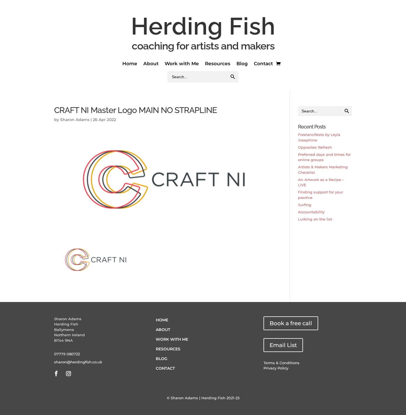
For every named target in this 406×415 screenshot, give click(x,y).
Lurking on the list (315, 219)
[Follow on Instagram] (68, 374)
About (151, 64)
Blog (242, 64)
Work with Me (182, 64)
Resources (217, 64)
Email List (283, 345)
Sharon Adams (74, 119)
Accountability (311, 212)
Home (129, 64)
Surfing (304, 205)
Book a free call (291, 323)
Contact (263, 64)
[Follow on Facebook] (56, 373)
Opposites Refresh (315, 147)
